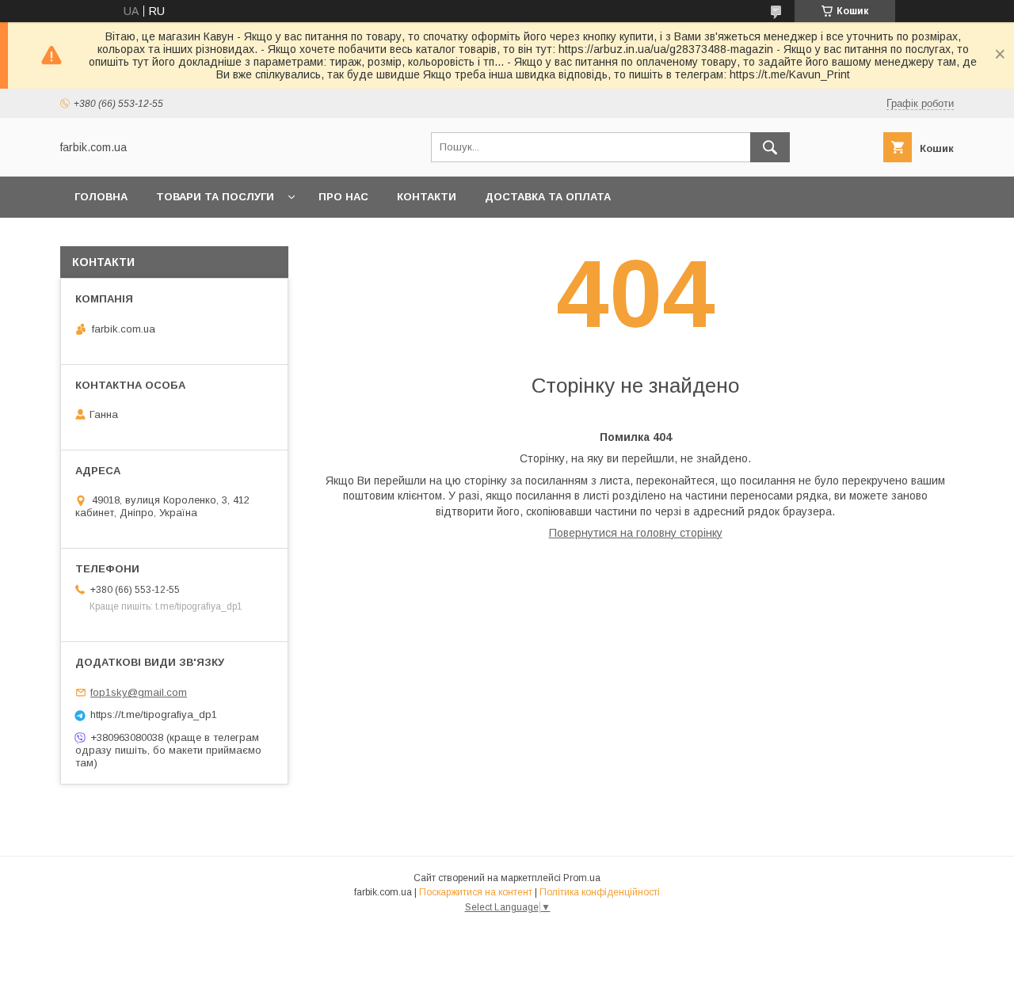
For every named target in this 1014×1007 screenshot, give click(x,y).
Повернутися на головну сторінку (635, 532)
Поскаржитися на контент (475, 892)
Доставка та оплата (548, 197)
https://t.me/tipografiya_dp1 (153, 714)
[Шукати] (770, 147)
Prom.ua (581, 878)
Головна (101, 197)
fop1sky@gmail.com (138, 692)
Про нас (343, 197)
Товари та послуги (215, 197)
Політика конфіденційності (599, 892)
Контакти (426, 197)
